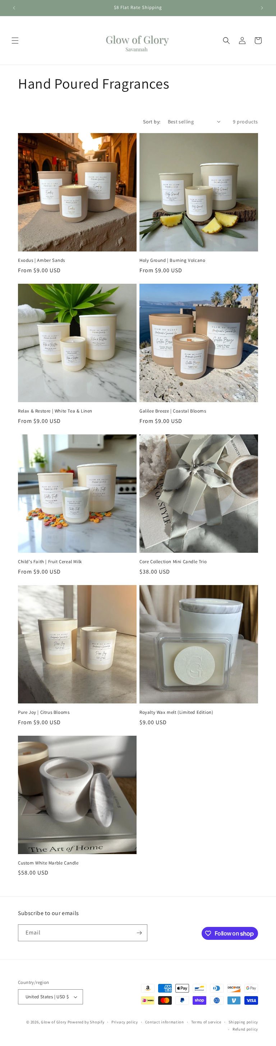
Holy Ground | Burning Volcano (172, 260)
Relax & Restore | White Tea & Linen (55, 411)
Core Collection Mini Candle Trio (173, 562)
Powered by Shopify (86, 1021)
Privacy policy (124, 1021)
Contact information (164, 1021)
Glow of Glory (53, 1021)
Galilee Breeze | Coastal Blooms (172, 411)
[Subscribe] (139, 932)
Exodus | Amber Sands (41, 260)
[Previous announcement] (14, 8)
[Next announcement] (262, 8)
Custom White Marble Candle (48, 863)
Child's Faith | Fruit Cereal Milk (50, 562)
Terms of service (206, 1021)
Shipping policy (243, 1021)
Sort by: (151, 121)
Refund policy (245, 1029)
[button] (15, 40)
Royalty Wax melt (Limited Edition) (176, 712)
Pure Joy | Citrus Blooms (43, 712)
